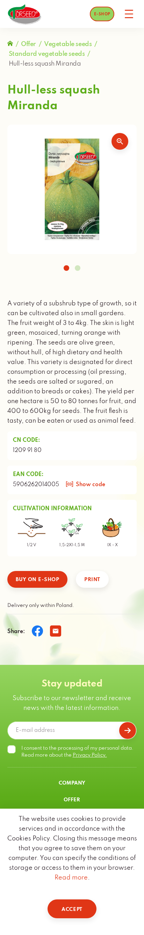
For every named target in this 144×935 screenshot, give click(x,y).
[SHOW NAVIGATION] (129, 14)
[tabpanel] (72, 189)
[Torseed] (24, 14)
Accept (72, 909)
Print (92, 579)
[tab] (66, 268)
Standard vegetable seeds (47, 54)
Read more (71, 878)
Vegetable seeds (68, 44)
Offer (28, 44)
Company (72, 783)
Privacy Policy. (90, 755)
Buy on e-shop (37, 579)
